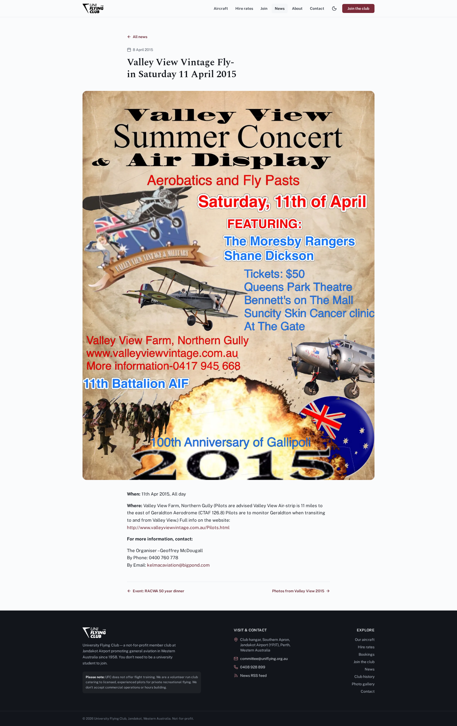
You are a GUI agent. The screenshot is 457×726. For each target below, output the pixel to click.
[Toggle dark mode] (334, 8)
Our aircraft (364, 639)
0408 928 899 (252, 667)
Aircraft (221, 8)
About (297, 8)
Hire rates (244, 8)
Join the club (358, 8)
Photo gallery (363, 684)
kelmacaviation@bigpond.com (178, 565)
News (280, 8)
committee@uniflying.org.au (264, 658)
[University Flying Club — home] (93, 8)
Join (264, 8)
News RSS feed (253, 675)
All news (140, 37)
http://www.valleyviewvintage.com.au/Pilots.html (178, 527)
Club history (364, 676)
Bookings (366, 654)
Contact (317, 8)
